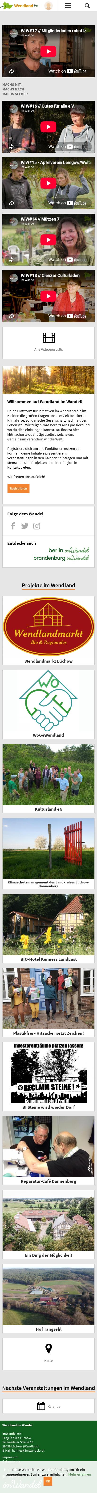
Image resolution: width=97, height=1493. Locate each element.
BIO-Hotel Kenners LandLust (48, 959)
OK (48, 1481)
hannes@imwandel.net (28, 1450)
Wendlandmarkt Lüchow (48, 661)
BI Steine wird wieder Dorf (48, 1107)
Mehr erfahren (79, 1474)
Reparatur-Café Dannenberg (48, 1181)
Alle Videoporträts (48, 349)
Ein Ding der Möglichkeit (48, 1255)
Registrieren (18, 488)
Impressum (10, 1457)
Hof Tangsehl (48, 1329)
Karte (48, 1360)
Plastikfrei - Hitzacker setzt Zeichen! (48, 1033)
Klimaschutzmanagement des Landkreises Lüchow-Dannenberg (48, 884)
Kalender (54, 1406)
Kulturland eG (48, 809)
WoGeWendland (48, 735)
